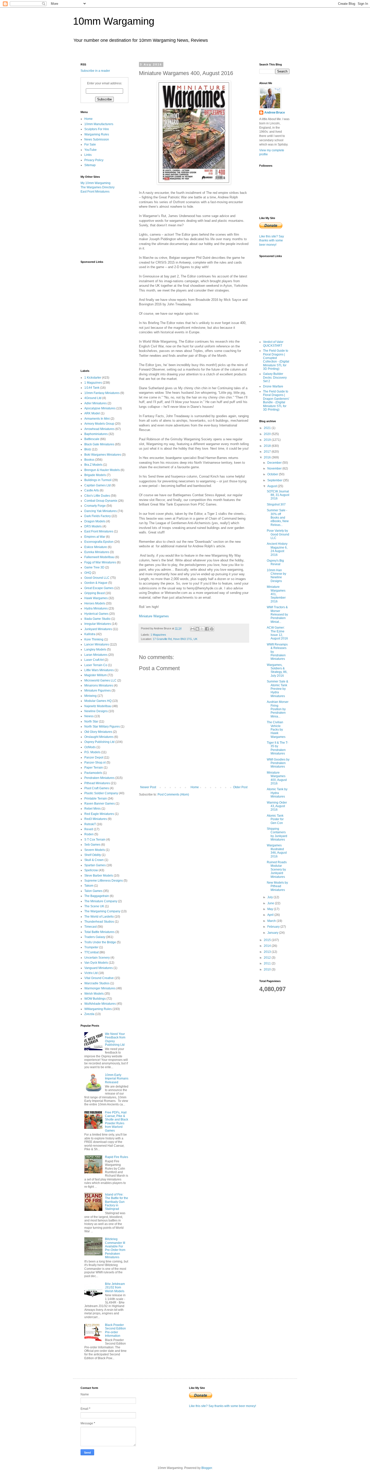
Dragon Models (94, 521)
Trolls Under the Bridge (100, 942)
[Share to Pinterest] (211, 628)
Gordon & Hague (95, 583)
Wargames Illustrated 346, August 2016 (277, 851)
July (270, 897)
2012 (268, 957)
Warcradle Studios (96, 983)
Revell (88, 829)
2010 (268, 969)
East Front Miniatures (95, 191)
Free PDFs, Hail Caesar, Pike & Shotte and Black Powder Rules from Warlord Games (116, 1121)
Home (195, 787)
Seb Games (92, 844)
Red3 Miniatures (95, 819)
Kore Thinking (93, 639)
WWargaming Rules (98, 1009)
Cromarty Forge (95, 506)
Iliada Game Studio (97, 619)
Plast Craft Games (96, 788)
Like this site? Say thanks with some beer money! (271, 241)
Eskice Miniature (95, 547)
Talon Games (93, 891)
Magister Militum (95, 675)
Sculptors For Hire (96, 129)
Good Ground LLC (96, 578)
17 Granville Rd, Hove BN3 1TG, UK (175, 638)
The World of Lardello (99, 916)
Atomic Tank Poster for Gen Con (275, 819)
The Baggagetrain (96, 896)
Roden (89, 834)
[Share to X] (202, 628)
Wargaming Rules (96, 134)
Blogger (206, 1468)
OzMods (90, 747)
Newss (89, 716)
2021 (268, 428)
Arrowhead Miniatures (99, 429)
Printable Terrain (95, 798)
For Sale (90, 144)
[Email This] (192, 628)
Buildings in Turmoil (98, 480)
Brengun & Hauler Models (102, 470)
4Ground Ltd (92, 398)
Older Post (240, 787)
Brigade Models (95, 475)
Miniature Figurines (97, 690)
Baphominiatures (96, 434)
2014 (268, 946)
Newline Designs (96, 711)
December (274, 462)
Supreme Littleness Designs (103, 880)
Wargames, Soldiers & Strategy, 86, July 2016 (277, 670)
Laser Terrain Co (95, 665)
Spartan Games (95, 865)
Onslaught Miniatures (99, 737)
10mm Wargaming (113, 21)
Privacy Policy (93, 160)
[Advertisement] (106, 226)
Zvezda (89, 1014)
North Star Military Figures (102, 726)
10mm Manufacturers (98, 124)
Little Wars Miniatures (99, 670)
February (273, 926)
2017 (268, 451)
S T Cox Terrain (94, 839)
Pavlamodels (93, 773)
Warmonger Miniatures (100, 988)
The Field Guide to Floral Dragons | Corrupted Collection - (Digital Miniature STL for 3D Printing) (276, 360)
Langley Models (95, 649)
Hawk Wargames (96, 598)
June (271, 903)
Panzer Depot (93, 757)
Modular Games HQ (98, 701)
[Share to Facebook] (206, 628)
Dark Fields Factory (97, 516)
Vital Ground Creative (99, 978)
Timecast (90, 926)
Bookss (89, 459)
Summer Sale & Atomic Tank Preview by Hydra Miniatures (277, 689)
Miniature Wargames (154, 616)
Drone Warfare (273, 386)
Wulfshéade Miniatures (100, 1003)
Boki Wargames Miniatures (102, 454)
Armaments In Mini (97, 418)
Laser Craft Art (94, 660)
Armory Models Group (99, 423)
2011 (268, 963)
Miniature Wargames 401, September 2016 (276, 594)
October (273, 474)
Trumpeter (91, 947)
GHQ (87, 572)
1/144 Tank (91, 387)
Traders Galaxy (94, 937)
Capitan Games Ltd (97, 485)
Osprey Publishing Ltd (99, 742)
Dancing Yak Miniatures (100, 511)
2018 (268, 446)
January (273, 932)
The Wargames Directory (98, 187)
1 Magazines (158, 634)
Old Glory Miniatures (98, 732)
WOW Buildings (95, 998)
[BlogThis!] (197, 628)
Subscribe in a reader (95, 71)
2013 (268, 952)
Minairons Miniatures (98, 685)
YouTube (90, 150)
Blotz (87, 449)
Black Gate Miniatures (99, 444)
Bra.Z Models (93, 464)
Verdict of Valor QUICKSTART (273, 343)
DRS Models (93, 526)
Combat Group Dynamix (100, 500)
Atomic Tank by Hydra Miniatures (277, 792)
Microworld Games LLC (100, 680)
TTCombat (91, 952)
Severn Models (94, 850)
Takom (88, 885)
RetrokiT (90, 824)
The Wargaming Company (102, 911)
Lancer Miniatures (96, 644)
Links (88, 155)
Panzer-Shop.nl (95, 762)
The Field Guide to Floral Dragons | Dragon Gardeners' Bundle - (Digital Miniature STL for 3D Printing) (276, 400)
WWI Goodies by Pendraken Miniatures (278, 763)
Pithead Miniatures (97, 783)
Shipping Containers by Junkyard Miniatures (277, 834)
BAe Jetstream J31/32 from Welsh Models (115, 1287)
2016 (268, 457)
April (270, 915)
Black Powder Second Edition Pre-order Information (115, 1330)
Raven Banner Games (99, 803)
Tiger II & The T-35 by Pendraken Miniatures (277, 748)
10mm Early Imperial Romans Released (116, 1078)
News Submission (96, 139)
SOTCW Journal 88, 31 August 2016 (278, 495)
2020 (268, 434)
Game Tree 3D (94, 567)
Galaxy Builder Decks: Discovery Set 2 (275, 377)
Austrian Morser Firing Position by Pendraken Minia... (277, 709)
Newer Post (148, 787)
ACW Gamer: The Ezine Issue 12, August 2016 (277, 633)
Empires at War (94, 536)
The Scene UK (94, 906)
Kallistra (89, 634)
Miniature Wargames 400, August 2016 (277, 778)
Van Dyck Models (96, 962)
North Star (91, 721)
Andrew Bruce (274, 112)
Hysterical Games (96, 614)
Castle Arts (91, 490)
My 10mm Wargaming (95, 183)
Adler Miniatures (95, 403)
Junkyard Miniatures (98, 629)
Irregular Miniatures (97, 624)
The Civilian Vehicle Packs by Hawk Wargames (276, 729)
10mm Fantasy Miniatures (102, 393)
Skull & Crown (94, 860)
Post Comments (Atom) (173, 794)
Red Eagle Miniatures (99, 814)
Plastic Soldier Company (101, 793)
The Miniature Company (100, 901)
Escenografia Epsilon (99, 542)
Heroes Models (94, 603)
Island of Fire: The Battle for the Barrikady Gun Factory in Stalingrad (116, 1202)
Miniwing (90, 696)
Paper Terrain (93, 767)
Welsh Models (94, 993)
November (274, 468)
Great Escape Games (99, 588)
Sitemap (90, 165)
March (272, 921)
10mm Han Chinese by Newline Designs (276, 575)
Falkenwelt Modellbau (99, 557)
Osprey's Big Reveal (275, 562)
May (270, 909)
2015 (268, 940)
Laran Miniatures (95, 655)
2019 (268, 440)
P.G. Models (92, 752)
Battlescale (91, 439)
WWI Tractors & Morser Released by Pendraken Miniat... (277, 614)
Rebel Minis (92, 808)
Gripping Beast (94, 593)
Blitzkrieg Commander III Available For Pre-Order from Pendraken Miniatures (115, 1248)
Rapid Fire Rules (116, 1157)
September (275, 480)
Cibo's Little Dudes (97, 495)
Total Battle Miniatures (99, 932)
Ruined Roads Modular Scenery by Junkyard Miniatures (277, 869)
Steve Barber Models (98, 875)
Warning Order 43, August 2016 (277, 806)
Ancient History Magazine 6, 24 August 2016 (277, 549)
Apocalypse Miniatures (100, 408)
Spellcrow (91, 870)
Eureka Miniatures (96, 552)
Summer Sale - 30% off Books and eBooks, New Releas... (278, 518)
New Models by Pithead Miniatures (277, 886)
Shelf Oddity (92, 855)
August (272, 486)
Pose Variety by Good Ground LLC (278, 534)
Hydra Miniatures (96, 608)
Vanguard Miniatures (98, 968)
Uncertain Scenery (97, 957)
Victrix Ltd (91, 973)
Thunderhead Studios (99, 921)
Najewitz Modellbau (98, 706)
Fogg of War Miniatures (100, 562)
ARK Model (92, 413)
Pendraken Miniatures (99, 778)
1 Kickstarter (92, 377)
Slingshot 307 (276, 504)
